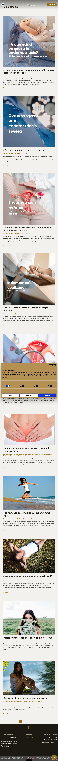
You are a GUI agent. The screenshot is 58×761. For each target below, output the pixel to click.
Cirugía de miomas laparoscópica (30, 454)
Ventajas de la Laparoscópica (10, 456)
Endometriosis (17, 76)
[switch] (22, 386)
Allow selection (29, 395)
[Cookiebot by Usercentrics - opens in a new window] (50, 365)
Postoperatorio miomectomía (45, 454)
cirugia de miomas (18, 454)
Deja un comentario (8, 76)
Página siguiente (51, 721)
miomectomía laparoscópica (36, 579)
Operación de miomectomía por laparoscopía (26, 698)
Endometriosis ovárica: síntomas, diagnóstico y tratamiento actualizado (27, 229)
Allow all (47, 395)
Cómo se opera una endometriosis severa (24, 150)
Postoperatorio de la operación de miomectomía (27, 637)
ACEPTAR (29, 760)
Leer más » (5, 88)
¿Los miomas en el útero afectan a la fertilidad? (27, 576)
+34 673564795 (29, 737)
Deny (10, 395)
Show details (50, 391)
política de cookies (30, 758)
